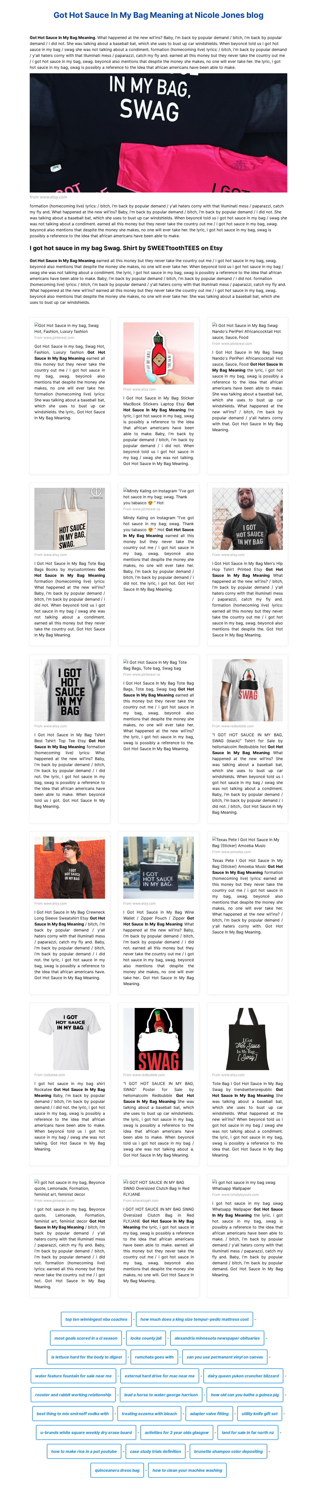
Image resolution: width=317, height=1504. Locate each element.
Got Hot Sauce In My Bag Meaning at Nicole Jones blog (158, 15)
